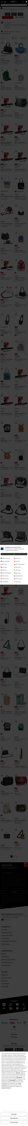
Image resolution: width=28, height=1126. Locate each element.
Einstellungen (14, 1122)
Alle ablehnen (14, 1118)
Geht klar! (14, 1114)
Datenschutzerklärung (6, 1087)
